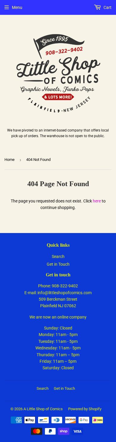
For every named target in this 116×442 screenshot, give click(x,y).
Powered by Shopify (84, 409)
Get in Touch (58, 264)
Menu (17, 7)
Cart (107, 7)
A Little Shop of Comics (43, 409)
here (97, 201)
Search (58, 256)
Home (9, 159)
